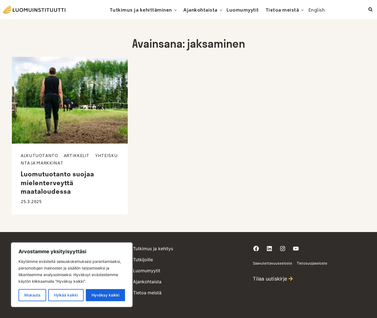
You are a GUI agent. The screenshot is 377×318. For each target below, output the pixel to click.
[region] (71, 274)
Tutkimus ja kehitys (153, 248)
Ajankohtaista (147, 281)
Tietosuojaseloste (312, 263)
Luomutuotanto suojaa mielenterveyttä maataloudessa (57, 182)
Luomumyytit (146, 270)
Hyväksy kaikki (105, 295)
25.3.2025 (31, 202)
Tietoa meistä (147, 292)
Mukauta (32, 295)
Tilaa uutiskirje (270, 279)
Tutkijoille (143, 259)
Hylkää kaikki (66, 295)
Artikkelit (76, 156)
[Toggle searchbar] (370, 9)
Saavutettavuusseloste (272, 263)
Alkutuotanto (39, 156)
